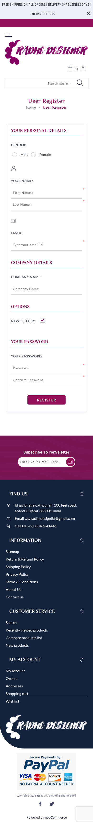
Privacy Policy (17, 574)
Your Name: (22, 181)
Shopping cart (17, 693)
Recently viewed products (27, 630)
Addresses (14, 686)
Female (45, 154)
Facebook (40, 805)
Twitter (52, 805)
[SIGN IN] (83, 69)
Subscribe (70, 462)
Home (31, 107)
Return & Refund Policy (25, 559)
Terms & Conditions (22, 581)
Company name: (26, 277)
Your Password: (27, 356)
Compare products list (24, 637)
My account (15, 670)
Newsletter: (23, 321)
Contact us (15, 597)
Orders (11, 678)
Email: (17, 233)
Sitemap (12, 551)
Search (11, 622)
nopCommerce (56, 817)
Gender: (18, 145)
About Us (13, 589)
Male (25, 154)
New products (17, 645)
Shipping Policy (18, 566)
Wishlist (12, 701)
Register (46, 400)
